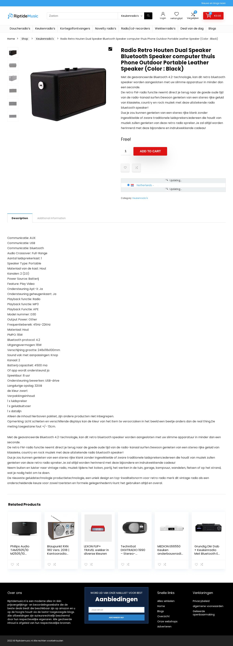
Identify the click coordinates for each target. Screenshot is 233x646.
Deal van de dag (192, 28)
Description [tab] (20, 218)
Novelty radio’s (105, 28)
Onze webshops (167, 621)
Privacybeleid (201, 601)
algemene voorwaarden (208, 606)
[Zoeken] (148, 15)
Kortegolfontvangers (75, 28)
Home (11, 39)
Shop (25, 39)
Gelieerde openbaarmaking (204, 612)
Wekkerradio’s (165, 28)
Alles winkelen (166, 601)
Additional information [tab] (51, 218)
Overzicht (163, 616)
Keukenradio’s (45, 28)
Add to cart (150, 151)
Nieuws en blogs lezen (214, 3)
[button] (110, 49)
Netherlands (144, 185)
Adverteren (164, 626)
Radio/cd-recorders (135, 28)
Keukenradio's (45, 39)
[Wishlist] (176, 14)
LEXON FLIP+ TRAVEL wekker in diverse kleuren (96, 550)
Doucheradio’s (20, 28)
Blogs (212, 28)
